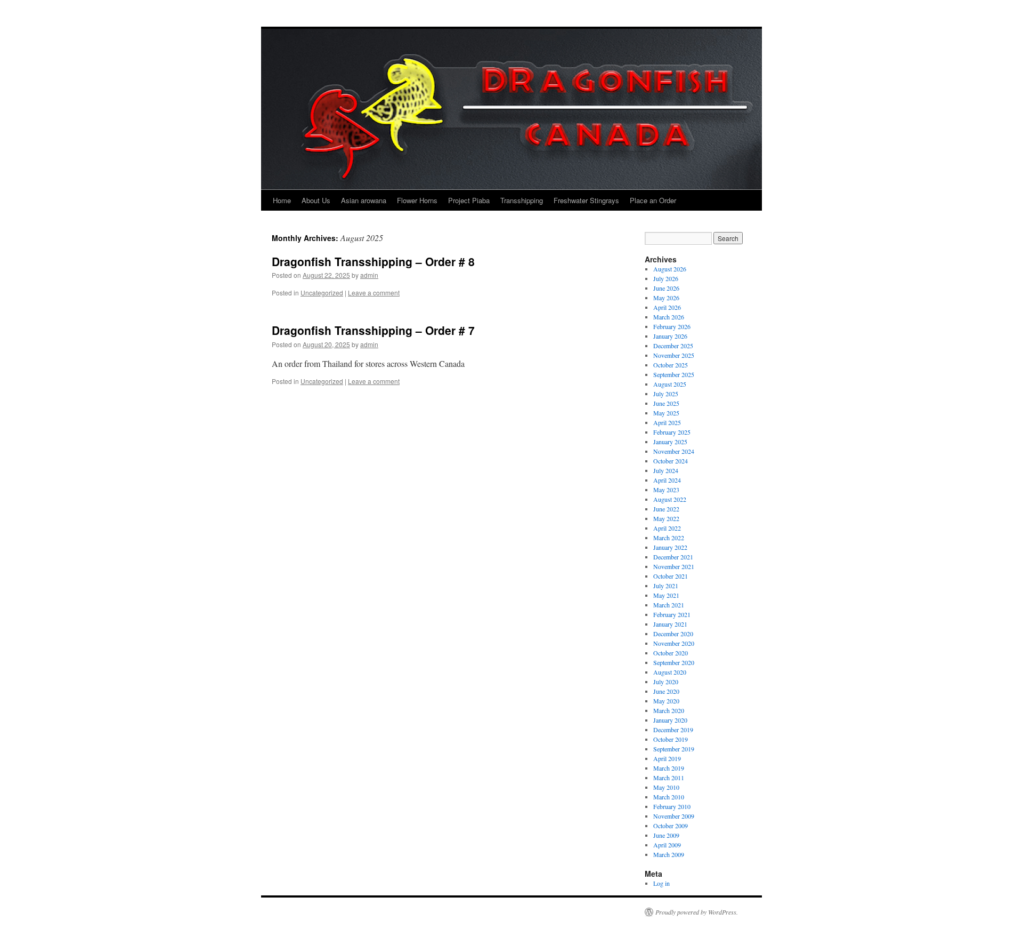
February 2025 (672, 432)
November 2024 (673, 451)
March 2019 (668, 768)
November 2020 (673, 643)
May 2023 (666, 489)
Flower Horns (417, 200)
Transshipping (521, 200)
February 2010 (672, 806)
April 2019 (667, 758)
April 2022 (667, 528)
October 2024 (670, 461)
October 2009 (670, 825)
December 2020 (673, 633)
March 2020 (668, 710)
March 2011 (668, 777)
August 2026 (669, 269)
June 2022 (666, 508)
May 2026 (666, 297)
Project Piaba (469, 200)
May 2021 (666, 595)
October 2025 (670, 365)
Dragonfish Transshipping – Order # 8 (373, 261)
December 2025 (673, 345)
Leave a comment (374, 292)
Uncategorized (322, 292)
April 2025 (667, 422)
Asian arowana (363, 200)
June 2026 (666, 288)
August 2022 (669, 499)
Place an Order (653, 200)
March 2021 (668, 604)
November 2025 (673, 355)
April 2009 (667, 844)
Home (282, 200)
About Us (316, 200)
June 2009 (666, 835)
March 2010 (668, 796)
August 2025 (669, 384)
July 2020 (665, 681)
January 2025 (670, 441)
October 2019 (670, 739)
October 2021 (670, 576)
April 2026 (667, 307)
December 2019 (673, 729)
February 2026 (672, 326)
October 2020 (670, 652)
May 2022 (666, 518)
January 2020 (670, 720)
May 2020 (666, 700)
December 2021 (673, 556)
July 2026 (665, 278)
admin (369, 274)
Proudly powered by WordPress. (696, 912)
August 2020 (669, 672)
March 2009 (668, 854)
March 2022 (668, 537)
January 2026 (670, 336)
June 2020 (666, 691)
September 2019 (673, 748)
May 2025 (666, 413)
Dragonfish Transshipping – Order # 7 (373, 330)
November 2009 (673, 816)
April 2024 (667, 480)
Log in (661, 883)
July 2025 (665, 393)
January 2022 (670, 547)
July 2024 (665, 470)
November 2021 (673, 566)
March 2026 (668, 317)
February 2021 (672, 614)
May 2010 (666, 787)
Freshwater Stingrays (586, 200)
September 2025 (673, 374)
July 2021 (665, 585)
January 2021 (670, 624)
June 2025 (666, 403)
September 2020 (673, 662)
